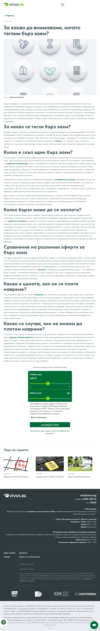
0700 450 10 (89, 499)
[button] (62, 5)
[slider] (48, 383)
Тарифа (7, 557)
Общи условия (9, 553)
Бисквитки (23, 553)
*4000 (93, 502)
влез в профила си (59, 430)
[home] (14, 5)
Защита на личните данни (29, 557)
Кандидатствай (50, 424)
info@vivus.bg (88, 495)
